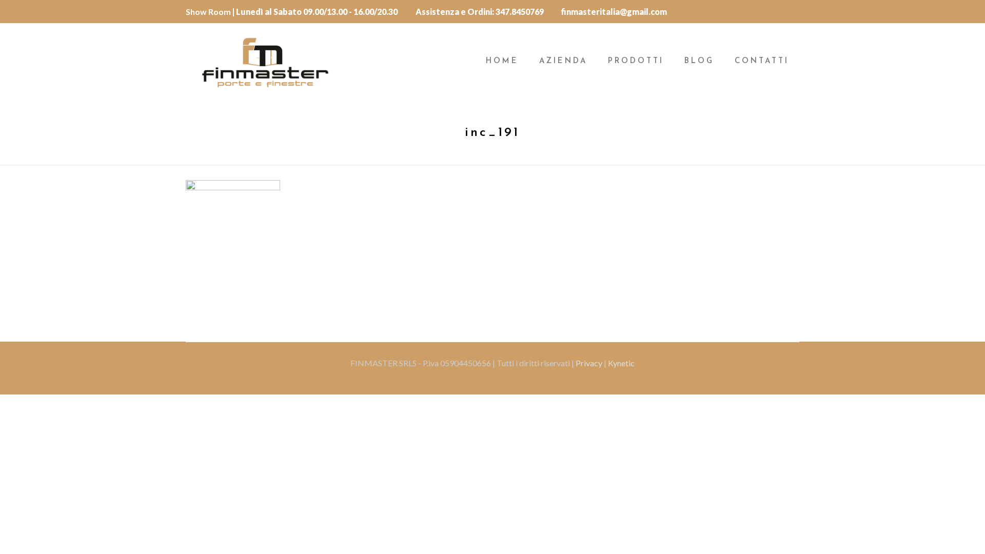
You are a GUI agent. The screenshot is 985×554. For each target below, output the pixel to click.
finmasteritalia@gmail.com (614, 11)
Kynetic (621, 363)
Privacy (590, 363)
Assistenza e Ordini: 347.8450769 (480, 11)
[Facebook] (792, 11)
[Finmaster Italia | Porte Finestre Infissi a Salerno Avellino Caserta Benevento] (265, 61)
